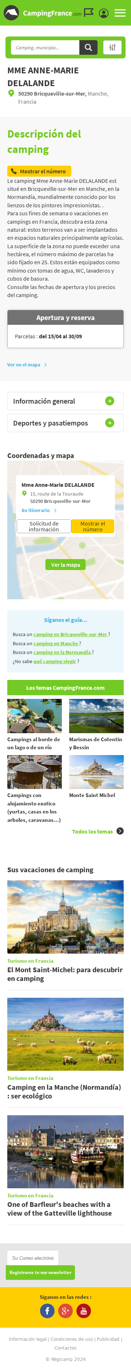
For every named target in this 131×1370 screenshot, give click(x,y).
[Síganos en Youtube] (83, 1311)
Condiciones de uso (72, 1339)
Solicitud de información (44, 526)
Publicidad (108, 1339)
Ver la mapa (65, 564)
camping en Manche (56, 643)
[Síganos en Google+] (65, 1311)
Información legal (28, 1339)
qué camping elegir (54, 661)
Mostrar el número (92, 526)
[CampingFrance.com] (65, 13)
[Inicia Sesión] (105, 13)
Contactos (65, 1348)
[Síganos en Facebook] (47, 1311)
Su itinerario (35, 510)
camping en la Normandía (62, 652)
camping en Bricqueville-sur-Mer (70, 634)
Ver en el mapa (23, 364)
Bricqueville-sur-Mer (67, 501)
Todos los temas (92, 831)
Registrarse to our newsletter (40, 1273)
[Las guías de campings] (90, 13)
